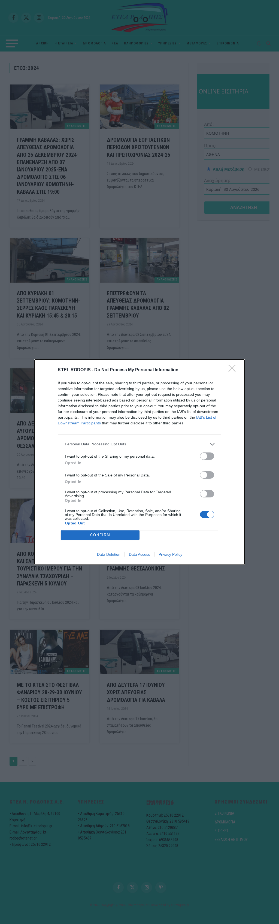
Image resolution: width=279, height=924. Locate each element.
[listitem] (139, 444)
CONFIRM (100, 535)
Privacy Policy (170, 554)
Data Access (139, 554)
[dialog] (139, 462)
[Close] (234, 370)
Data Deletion (108, 554)
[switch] (207, 456)
